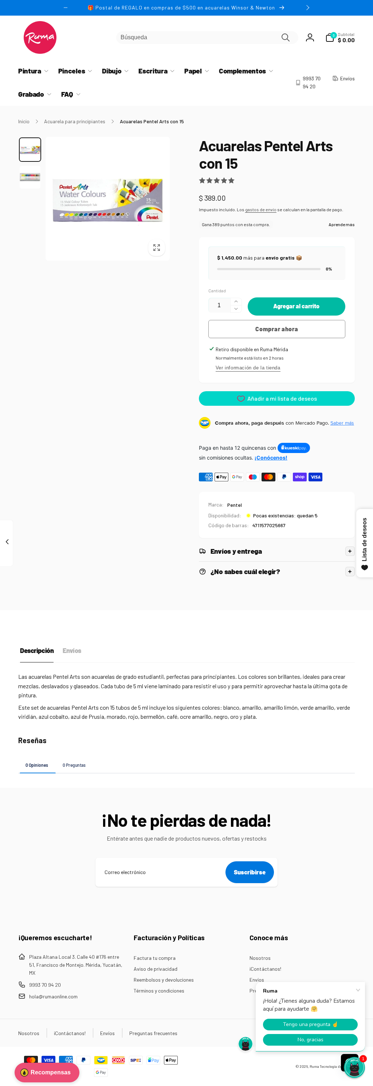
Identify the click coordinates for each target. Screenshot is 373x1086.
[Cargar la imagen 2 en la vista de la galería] (30, 177)
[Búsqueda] (285, 37)
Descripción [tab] (37, 650)
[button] (340, 37)
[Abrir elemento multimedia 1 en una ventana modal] (108, 199)
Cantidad (217, 290)
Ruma (314, 1066)
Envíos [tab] (72, 650)
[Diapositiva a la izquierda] (65, 7)
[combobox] (207, 37)
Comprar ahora (276, 328)
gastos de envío (260, 209)
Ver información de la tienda (248, 367)
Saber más (342, 422)
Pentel (234, 505)
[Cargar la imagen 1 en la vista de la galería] (30, 149)
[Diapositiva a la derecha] (307, 7)
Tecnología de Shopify (337, 1066)
